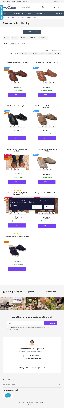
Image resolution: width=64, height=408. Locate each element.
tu (33, 202)
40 (10, 169)
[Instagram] (36, 368)
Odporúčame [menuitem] (14, 53)
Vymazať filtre (22, 43)
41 (13, 82)
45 (51, 82)
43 (45, 82)
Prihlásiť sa (50, 323)
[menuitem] (7, 13)
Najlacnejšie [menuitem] (24, 53)
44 (18, 82)
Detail (17, 95)
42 (16, 82)
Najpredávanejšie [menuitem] (46, 53)
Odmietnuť (37, 207)
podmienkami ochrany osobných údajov (39, 327)
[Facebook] (32, 368)
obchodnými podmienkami (21, 327)
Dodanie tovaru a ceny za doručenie (12, 1)
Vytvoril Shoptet (33, 404)
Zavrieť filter (32, 32)
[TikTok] (43, 368)
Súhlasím (49, 207)
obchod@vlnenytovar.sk (33, 356)
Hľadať (43, 7)
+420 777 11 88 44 (54, 7)
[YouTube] (39, 368)
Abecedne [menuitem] (57, 53)
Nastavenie (15, 206)
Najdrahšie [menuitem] (34, 53)
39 (42, 213)
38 (39, 213)
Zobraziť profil (51, 292)
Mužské (12, 43)
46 (21, 82)
